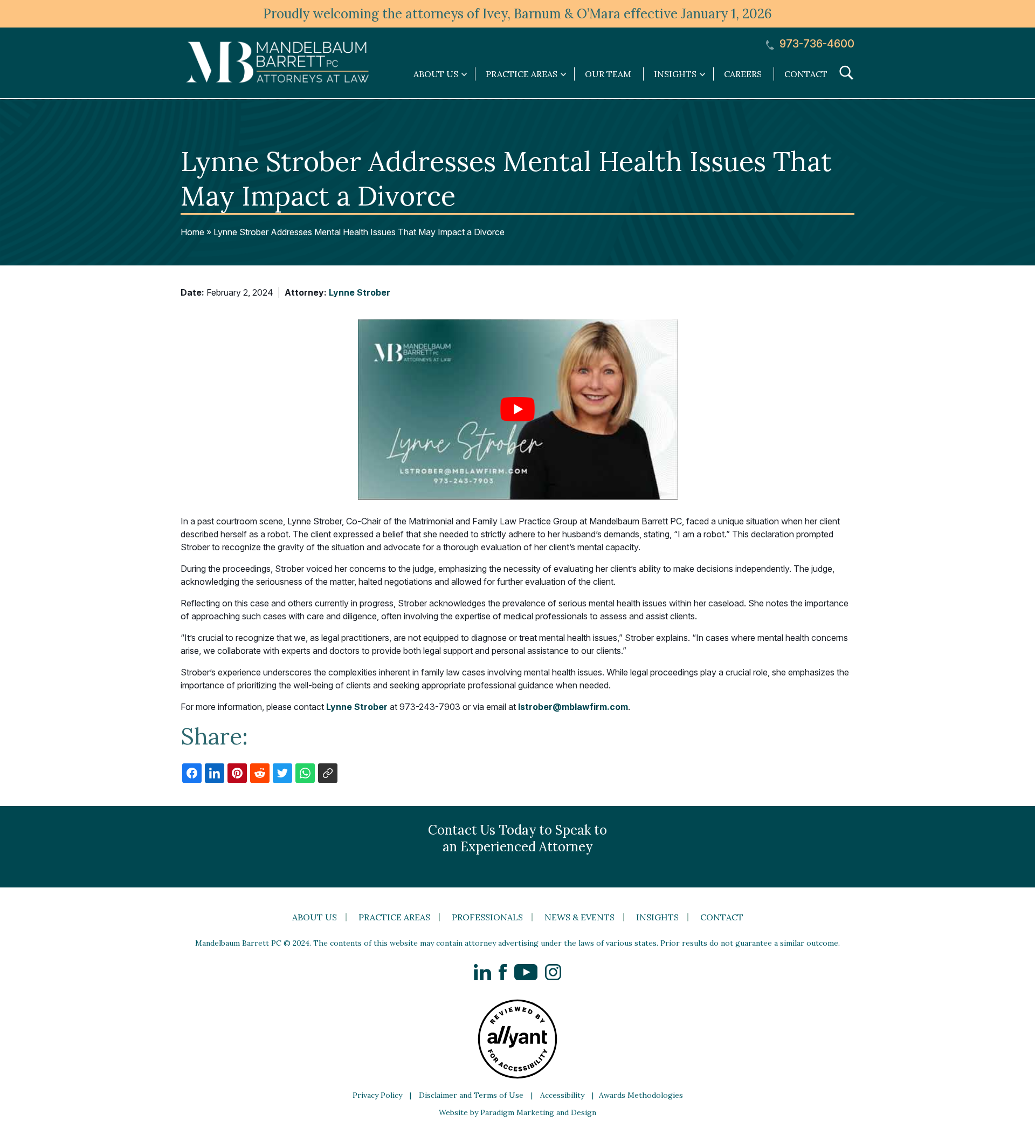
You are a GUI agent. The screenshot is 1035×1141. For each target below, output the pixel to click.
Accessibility (562, 1095)
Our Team (608, 74)
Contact (805, 74)
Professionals (487, 917)
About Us (314, 917)
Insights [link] (675, 74)
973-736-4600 (815, 44)
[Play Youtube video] (518, 409)
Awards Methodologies (641, 1095)
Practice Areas (394, 917)
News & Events (579, 917)
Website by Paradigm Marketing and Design (517, 1112)
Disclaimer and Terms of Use (471, 1095)
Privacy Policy (377, 1095)
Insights (657, 917)
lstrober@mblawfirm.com (573, 706)
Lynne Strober (359, 292)
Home (192, 232)
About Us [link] (435, 74)
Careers (743, 74)
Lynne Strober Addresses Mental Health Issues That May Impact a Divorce (359, 232)
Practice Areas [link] (521, 74)
